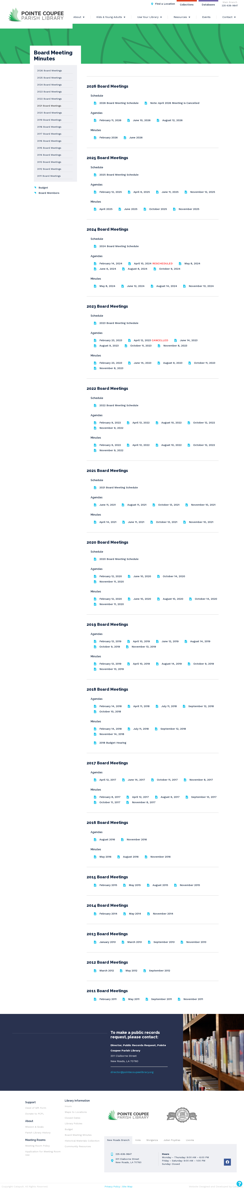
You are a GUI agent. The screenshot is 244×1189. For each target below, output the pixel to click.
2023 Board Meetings (49, 91)
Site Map (127, 1186)
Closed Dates (72, 1117)
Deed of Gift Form (35, 1108)
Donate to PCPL (34, 1113)
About (77, 17)
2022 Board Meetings (49, 98)
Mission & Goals (34, 1126)
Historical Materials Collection (82, 1140)
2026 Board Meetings (49, 70)
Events (206, 17)
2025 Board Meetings (49, 77)
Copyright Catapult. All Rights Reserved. (25, 1186)
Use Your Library (148, 17)
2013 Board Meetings (49, 162)
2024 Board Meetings (49, 84)
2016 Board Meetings (49, 141)
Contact (227, 17)
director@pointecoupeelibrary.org (132, 1072)
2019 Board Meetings (49, 119)
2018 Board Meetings (49, 126)
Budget (69, 1129)
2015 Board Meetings (49, 148)
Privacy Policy (112, 1186)
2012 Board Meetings (49, 169)
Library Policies (73, 1123)
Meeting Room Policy (37, 1145)
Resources (180, 17)
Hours (68, 1106)
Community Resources (78, 1146)
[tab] (118, 1140)
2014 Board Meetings (49, 154)
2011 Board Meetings (49, 176)
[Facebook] (227, 1162)
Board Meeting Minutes (78, 1135)
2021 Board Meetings (49, 105)
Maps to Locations (76, 1112)
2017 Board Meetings (49, 133)
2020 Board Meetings (49, 112)
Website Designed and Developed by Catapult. (216, 1186)
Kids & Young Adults (109, 17)
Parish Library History (37, 1132)
